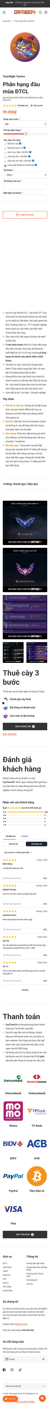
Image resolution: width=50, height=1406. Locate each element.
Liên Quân (7, 1267)
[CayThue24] (25, 12)
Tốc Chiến (7, 1287)
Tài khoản (7, 170)
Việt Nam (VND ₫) (13, 1386)
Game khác (7, 1290)
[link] (13, 652)
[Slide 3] (8, 272)
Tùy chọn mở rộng (11, 140)
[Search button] (40, 12)
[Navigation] (4, 12)
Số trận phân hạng (11, 130)
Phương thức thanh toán (34, 1275)
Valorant (6, 1275)
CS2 (4, 1279)
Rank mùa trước (10, 119)
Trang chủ (6, 21)
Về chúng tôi (31, 1280)
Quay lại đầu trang (25, 1402)
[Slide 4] (10, 272)
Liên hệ (29, 1284)
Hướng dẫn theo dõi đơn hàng (36, 1268)
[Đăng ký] (43, 1359)
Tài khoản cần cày (11, 181)
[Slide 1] (3, 272)
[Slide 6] (15, 272)
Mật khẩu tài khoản (12, 193)
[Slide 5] (13, 272)
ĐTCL (5, 1263)
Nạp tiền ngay (10, 734)
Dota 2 (5, 1283)
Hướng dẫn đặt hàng (35, 1263)
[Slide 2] (5, 272)
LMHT (5, 1271)
